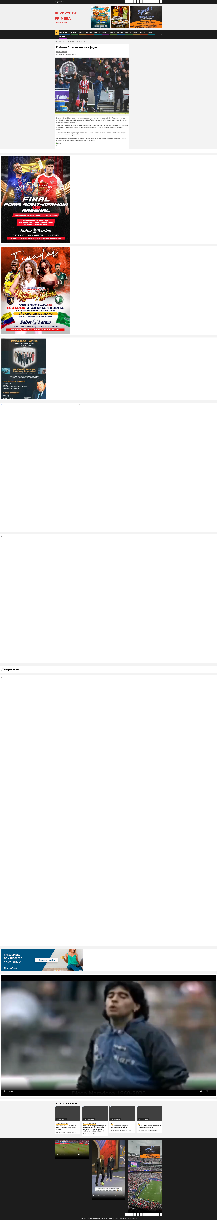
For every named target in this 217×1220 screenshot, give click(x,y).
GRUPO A (73, 32)
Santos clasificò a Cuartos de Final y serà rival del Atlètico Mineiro (66, 1127)
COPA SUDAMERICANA (62, 1123)
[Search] (161, 34)
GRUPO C (89, 32)
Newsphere (123, 1218)
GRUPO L (143, 32)
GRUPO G (120, 32)
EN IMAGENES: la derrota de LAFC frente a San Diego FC (149, 1126)
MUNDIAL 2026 (63, 32)
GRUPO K (150, 32)
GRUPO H (128, 32)
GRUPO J (62, 36)
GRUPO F (112, 32)
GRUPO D (97, 32)
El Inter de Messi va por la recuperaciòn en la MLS (119, 1126)
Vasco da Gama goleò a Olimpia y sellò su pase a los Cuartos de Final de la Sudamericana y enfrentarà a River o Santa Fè (94, 1128)
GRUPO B (81, 32)
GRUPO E (104, 32)
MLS (112, 1123)
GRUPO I (135, 32)
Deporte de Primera (71, 54)
